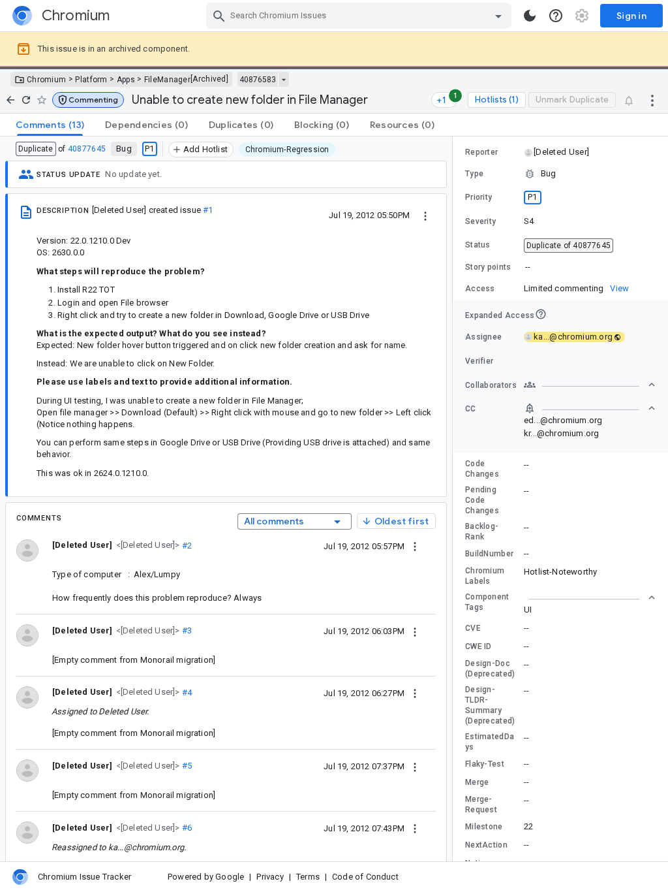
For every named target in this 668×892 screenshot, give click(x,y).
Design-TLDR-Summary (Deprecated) (490, 705)
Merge (477, 782)
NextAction (486, 845)
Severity (480, 221)
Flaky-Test (484, 764)
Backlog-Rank (481, 531)
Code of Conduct (365, 877)
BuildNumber (489, 553)
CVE (473, 628)
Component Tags (487, 602)
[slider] (454, 498)
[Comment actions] (414, 545)
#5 (186, 766)
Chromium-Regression (287, 149)
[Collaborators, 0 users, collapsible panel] (590, 384)
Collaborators (491, 385)
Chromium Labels (484, 576)
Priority (478, 197)
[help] (556, 16)
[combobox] (360, 16)
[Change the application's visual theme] (530, 16)
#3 (186, 630)
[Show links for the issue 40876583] (283, 79)
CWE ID (478, 646)
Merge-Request (481, 804)
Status (478, 244)
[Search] (219, 16)
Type (474, 173)
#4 (186, 692)
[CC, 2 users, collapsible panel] (590, 408)
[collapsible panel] (590, 597)
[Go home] (10, 100)
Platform (91, 79)
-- (527, 267)
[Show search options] (498, 16)
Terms (308, 877)
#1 (208, 210)
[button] (88, 100)
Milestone (484, 826)
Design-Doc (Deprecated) (490, 668)
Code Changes (482, 469)
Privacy (269, 877)
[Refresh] (26, 100)
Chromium (46, 79)
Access (480, 288)
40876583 (257, 79)
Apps (126, 79)
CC (470, 408)
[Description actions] (425, 214)
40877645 (87, 148)
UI (528, 609)
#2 (186, 545)
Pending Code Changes (482, 500)
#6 (186, 828)
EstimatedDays (489, 742)
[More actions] (652, 99)
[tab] (50, 125)
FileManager (167, 79)
